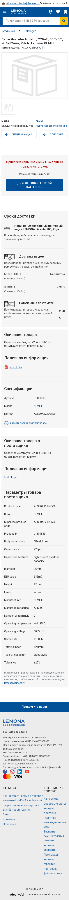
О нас (6, 814)
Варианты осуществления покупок (54, 836)
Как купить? (51, 799)
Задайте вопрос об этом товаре (28, 423)
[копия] (43, 48)
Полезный (9, 824)
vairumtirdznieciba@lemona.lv (22, 3)
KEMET (39, 120)
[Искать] (64, 21)
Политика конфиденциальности (55, 822)
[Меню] (4, 11)
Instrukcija (16, 367)
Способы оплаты (55, 803)
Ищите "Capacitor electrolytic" (52, 125)
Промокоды (51, 854)
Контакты (9, 819)
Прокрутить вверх (34, 706)
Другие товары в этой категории (34, 185)
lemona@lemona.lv (14, 683)
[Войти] (50, 11)
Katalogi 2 (30, 31)
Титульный (8, 31)
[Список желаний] (58, 11)
